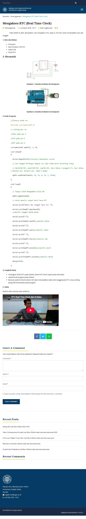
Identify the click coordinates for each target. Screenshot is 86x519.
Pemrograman (16, 16)
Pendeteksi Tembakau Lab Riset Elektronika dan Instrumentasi (26, 449)
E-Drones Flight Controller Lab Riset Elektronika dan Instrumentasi (28, 438)
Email (5, 384)
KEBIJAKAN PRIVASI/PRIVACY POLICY (72, 513)
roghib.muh (48, 28)
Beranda (6, 16)
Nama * (6, 374)
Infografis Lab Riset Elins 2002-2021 (16, 427)
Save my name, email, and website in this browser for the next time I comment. (33, 394)
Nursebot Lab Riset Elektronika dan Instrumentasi (21, 444)
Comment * (7, 358)
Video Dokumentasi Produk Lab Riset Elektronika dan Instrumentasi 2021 (30, 432)
